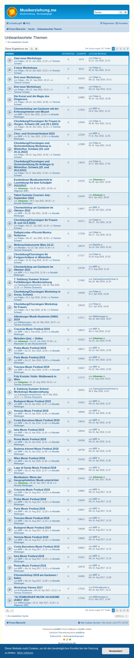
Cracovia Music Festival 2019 (32, 329)
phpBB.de (80, 632)
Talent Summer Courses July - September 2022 (32, 196)
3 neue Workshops (25, 67)
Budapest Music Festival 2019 (32, 401)
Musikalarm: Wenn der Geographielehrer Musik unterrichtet (36, 479)
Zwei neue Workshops (28, 58)
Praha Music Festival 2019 (30, 348)
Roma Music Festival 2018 (30, 565)
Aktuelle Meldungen (23, 203)
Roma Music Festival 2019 (30, 439)
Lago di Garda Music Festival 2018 (35, 467)
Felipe (21, 61)
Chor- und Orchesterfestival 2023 (34, 133)
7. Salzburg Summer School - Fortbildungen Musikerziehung (33, 281)
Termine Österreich (23, 250)
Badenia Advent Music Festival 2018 (36, 448)
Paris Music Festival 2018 (29, 508)
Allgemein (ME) (21, 191)
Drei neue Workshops (27, 77)
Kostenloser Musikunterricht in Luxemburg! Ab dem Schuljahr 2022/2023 (33, 182)
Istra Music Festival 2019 (29, 429)
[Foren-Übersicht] (12, 11)
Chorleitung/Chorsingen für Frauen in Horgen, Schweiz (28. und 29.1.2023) (37, 123)
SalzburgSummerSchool (29, 285)
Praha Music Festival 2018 (30, 499)
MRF (20, 114)
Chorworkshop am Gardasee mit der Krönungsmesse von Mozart (36, 110)
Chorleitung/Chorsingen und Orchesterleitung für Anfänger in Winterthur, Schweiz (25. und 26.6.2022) (34, 166)
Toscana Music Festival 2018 (31, 518)
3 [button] (120, 48)
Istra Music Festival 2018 (29, 556)
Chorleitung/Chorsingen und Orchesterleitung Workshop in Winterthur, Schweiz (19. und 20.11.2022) (32, 147)
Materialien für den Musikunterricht (30, 344)
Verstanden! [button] (115, 651)
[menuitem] (26, 23)
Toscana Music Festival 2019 (31, 367)
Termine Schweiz (22, 82)
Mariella (21, 247)
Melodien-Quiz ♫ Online (28, 338)
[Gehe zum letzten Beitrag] (100, 58)
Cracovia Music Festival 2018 (32, 489)
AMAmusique (24, 322)
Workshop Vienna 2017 (28, 587)
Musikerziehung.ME (67, 643)
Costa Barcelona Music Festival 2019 (36, 420)
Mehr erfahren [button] (25, 652)
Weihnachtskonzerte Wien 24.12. (34, 244)
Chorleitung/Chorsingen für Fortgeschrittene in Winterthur (32, 256)
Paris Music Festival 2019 (29, 357)
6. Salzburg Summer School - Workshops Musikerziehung (32, 390)
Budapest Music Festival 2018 (32, 527)
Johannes (23, 188)
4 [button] (124, 48)
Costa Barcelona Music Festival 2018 (36, 546)
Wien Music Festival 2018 (29, 458)
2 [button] (116, 48)
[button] (127, 49)
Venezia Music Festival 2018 (31, 537)
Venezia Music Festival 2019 (31, 410)
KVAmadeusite (25, 590)
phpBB (57, 629)
